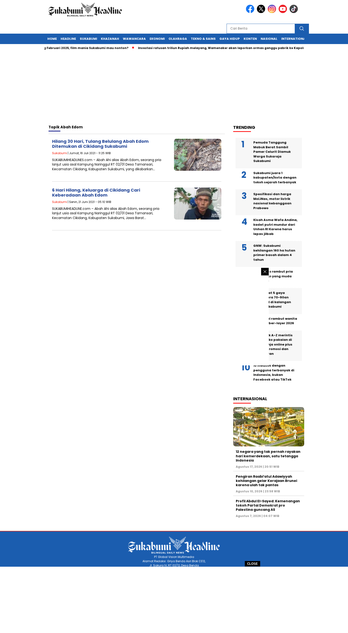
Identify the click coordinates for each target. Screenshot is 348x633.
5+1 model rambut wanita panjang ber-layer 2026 (275, 321)
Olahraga (178, 38)
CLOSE (252, 564)
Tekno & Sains (203, 38)
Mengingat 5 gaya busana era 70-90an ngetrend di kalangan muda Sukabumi (272, 300)
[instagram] (273, 12)
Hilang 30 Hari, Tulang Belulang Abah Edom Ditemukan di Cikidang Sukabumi (100, 143)
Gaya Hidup (229, 38)
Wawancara (134, 38)
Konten (250, 38)
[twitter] (262, 12)
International (294, 38)
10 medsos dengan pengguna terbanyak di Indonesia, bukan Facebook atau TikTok (273, 372)
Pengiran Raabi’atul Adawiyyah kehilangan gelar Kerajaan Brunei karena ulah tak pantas (266, 480)
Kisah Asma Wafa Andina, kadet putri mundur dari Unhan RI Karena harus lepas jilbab (275, 227)
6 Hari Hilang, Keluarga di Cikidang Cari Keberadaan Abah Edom (96, 192)
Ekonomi (157, 38)
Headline (68, 38)
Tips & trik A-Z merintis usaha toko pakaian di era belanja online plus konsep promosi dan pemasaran (273, 344)
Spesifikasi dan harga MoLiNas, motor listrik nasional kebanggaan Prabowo (272, 201)
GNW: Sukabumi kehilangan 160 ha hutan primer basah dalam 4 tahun (274, 252)
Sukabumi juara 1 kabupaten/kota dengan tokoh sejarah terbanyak (274, 177)
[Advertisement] (174, 600)
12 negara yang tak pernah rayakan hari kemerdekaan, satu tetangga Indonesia (268, 455)
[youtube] (284, 12)
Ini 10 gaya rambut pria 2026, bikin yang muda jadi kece (273, 276)
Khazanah (110, 38)
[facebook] (251, 12)
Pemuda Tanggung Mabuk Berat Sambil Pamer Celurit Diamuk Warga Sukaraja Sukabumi (272, 151)
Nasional (269, 38)
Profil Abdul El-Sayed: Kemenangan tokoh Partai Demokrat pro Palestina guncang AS (268, 505)
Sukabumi (88, 38)
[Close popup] (265, 271)
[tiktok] (294, 12)
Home (52, 38)
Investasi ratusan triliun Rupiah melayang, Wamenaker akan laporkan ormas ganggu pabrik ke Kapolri (213, 48)
